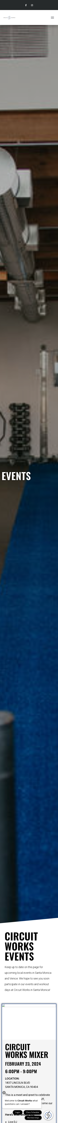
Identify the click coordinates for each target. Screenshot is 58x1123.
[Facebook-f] (26, 5)
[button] (52, 17)
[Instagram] (32, 5)
